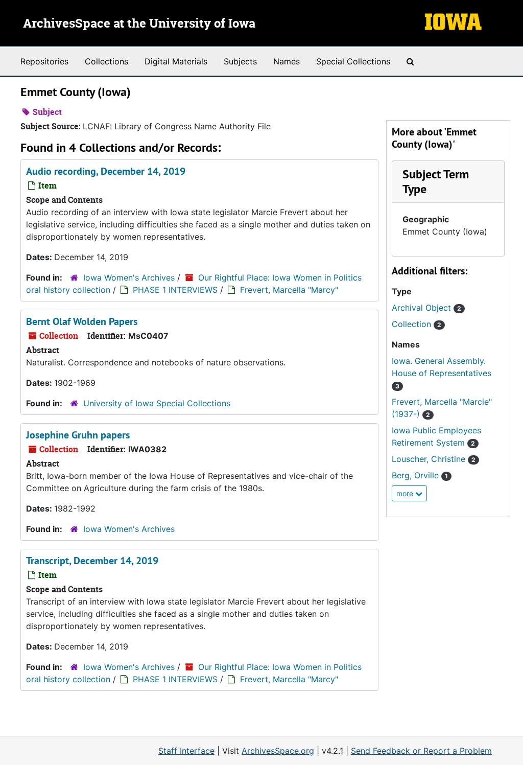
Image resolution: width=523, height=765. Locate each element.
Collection (416, 324)
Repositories (44, 61)
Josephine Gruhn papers (78, 435)
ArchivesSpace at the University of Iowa (139, 24)
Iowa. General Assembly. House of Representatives (441, 373)
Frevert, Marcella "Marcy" (289, 290)
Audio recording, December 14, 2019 (105, 171)
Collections (106, 61)
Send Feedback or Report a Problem (421, 751)
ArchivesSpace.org (278, 751)
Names (286, 61)
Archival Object (426, 308)
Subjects (240, 61)
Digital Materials (176, 61)
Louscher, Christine (434, 459)
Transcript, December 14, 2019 (92, 560)
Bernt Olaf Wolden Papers (81, 321)
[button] (435, 181)
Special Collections (353, 61)
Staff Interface (186, 751)
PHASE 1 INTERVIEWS (175, 290)
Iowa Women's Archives (129, 277)
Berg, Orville (420, 475)
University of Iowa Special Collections (156, 403)
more (405, 493)
